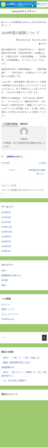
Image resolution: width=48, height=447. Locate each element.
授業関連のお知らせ (14, 157)
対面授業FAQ (7, 367)
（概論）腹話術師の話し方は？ (16, 362)
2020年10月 (6, 232)
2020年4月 (6, 251)
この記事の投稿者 (10, 124)
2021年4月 (6, 222)
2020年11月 (6, 227)
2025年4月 (6, 217)
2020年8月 (6, 236)
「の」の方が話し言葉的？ (14, 380)
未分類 (4, 280)
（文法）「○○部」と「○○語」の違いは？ (21, 358)
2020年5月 (6, 246)
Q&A (3, 270)
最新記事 (24, 124)
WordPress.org (7, 319)
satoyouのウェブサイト (24, 11)
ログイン (29, 190)
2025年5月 (6, 212)
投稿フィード (7, 309)
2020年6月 (6, 241)
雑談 (3, 285)
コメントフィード (9, 314)
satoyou (44, 44)
